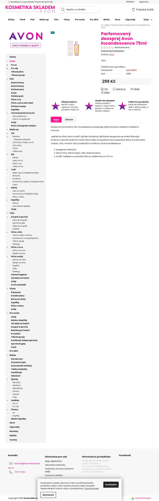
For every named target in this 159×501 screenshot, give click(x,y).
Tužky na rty (18, 166)
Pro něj (14, 68)
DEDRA (13, 435)
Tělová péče (17, 71)
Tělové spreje (18, 75)
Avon (111, 54)
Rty (12, 154)
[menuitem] (11, 19)
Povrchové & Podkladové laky (25, 194)
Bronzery (16, 175)
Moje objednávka (53, 461)
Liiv (14, 412)
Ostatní (16, 394)
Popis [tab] (56, 119)
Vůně (12, 61)
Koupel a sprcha (19, 217)
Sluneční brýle (18, 362)
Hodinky (15, 400)
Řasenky (16, 136)
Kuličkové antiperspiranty (24, 340)
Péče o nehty (18, 197)
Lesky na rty (18, 160)
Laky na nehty (19, 191)
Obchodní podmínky (55, 465)
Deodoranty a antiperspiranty (25, 238)
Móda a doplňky (19, 320)
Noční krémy (17, 86)
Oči (12, 133)
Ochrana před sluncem (23, 113)
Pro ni (14, 65)
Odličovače (17, 151)
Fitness (14, 409)
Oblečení (15, 375)
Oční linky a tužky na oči (23, 142)
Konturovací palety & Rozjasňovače (28, 181)
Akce (12, 422)
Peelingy (16, 244)
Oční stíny (17, 145)
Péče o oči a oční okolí (22, 103)
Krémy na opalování (21, 119)
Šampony (16, 292)
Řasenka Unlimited (22, 139)
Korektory (17, 178)
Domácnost (17, 359)
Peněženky (16, 372)
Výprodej (14, 427)
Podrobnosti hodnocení (112, 51)
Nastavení (48, 494)
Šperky (14, 379)
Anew (14, 93)
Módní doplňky (18, 419)
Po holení (15, 333)
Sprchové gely (19, 223)
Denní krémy (17, 82)
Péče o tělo (16, 232)
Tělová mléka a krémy (22, 235)
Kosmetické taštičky (21, 365)
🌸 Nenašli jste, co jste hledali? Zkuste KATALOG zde (30, 2)
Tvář (13, 169)
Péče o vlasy (17, 305)
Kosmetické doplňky (21, 206)
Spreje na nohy (19, 262)
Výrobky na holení (20, 278)
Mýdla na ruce (19, 253)
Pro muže (14, 313)
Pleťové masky (18, 106)
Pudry (15, 184)
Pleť (12, 78)
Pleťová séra (17, 89)
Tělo (12, 213)
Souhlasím (111, 484)
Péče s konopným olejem (23, 125)
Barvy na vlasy (18, 299)
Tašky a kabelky (19, 369)
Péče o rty (16, 99)
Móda (13, 355)
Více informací (91, 488)
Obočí (15, 148)
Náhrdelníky (18, 388)
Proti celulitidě (18, 284)
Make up (14, 129)
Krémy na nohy (19, 259)
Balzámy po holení (20, 330)
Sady (13, 122)
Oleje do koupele (20, 226)
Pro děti (14, 350)
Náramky (16, 382)
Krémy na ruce (19, 250)
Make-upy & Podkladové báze (26, 173)
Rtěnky (15, 157)
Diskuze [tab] (69, 119)
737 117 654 (19, 472)
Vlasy (13, 288)
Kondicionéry (17, 295)
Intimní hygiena (19, 274)
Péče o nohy (17, 256)
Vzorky (13, 439)
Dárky (13, 56)
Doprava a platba (54, 475)
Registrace (144, 2)
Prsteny (16, 391)
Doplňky (15, 109)
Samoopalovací (19, 116)
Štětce (15, 203)
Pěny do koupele (20, 220)
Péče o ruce (17, 247)
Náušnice (17, 385)
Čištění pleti (17, 96)
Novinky (14, 431)
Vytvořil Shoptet (143, 498)
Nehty (14, 187)
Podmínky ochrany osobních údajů (59, 470)
